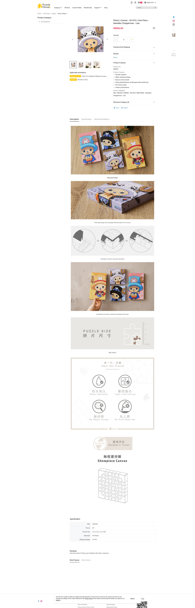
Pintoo (115, 57)
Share (117, 108)
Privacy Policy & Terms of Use (86, 607)
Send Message (110, 604)
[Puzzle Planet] (44, 5)
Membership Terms (111, 607)
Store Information (82, 604)
